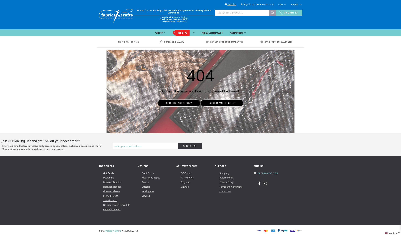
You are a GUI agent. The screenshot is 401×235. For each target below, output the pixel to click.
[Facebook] (259, 183)
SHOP (159, 33)
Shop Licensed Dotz (179, 103)
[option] (131, 42)
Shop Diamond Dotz (221, 103)
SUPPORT (237, 33)
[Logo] (116, 15)
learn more (181, 21)
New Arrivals (212, 33)
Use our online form (267, 173)
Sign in (247, 4)
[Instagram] (265, 183)
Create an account (264, 4)
